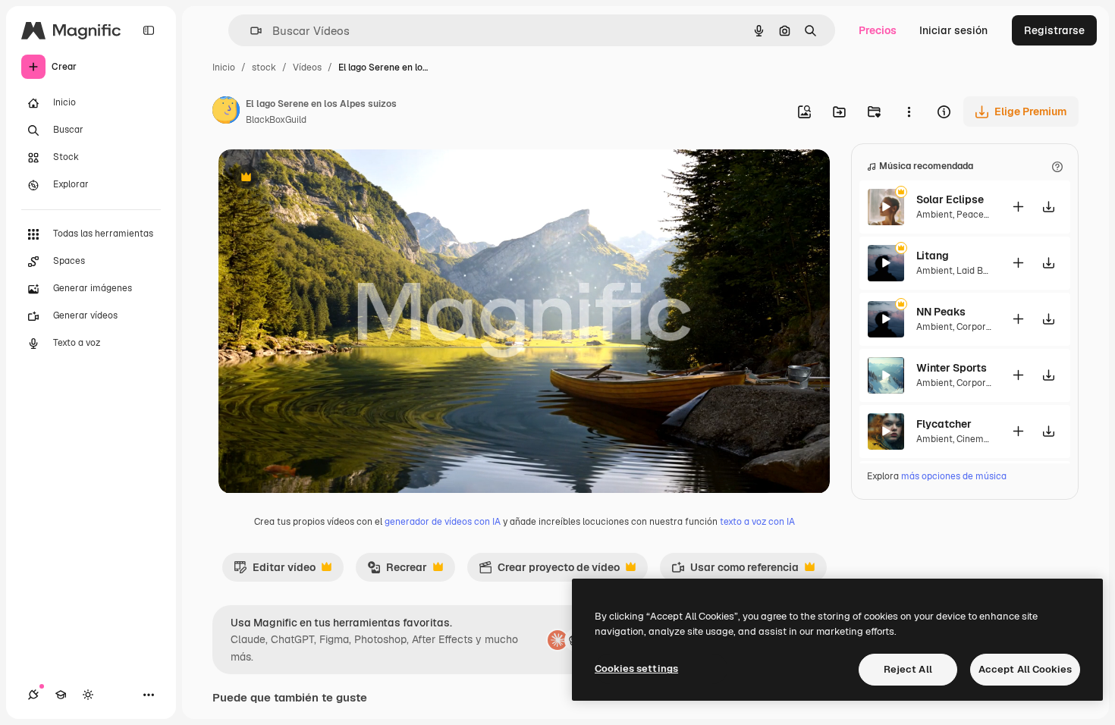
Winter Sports (951, 368)
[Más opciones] (909, 111)
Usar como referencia (735, 571)
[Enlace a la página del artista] (226, 112)
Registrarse (1054, 30)
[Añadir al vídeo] (1018, 206)
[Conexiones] (33, 695)
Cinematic (978, 439)
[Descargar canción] (1048, 206)
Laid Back (977, 271)
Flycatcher (944, 424)
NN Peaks (941, 312)
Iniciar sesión (953, 30)
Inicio (223, 67)
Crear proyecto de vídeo (549, 571)
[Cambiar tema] (88, 695)
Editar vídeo (275, 571)
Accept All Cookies (1025, 669)
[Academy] (61, 695)
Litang (932, 255)
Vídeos (307, 67)
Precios (878, 30)
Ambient (934, 215)
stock (264, 67)
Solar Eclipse (950, 199)
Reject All (908, 669)
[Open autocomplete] (250, 30)
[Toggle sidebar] (149, 30)
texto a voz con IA (757, 522)
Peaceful (975, 215)
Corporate (978, 327)
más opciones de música (954, 476)
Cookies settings (636, 668)
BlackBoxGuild (276, 120)
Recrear (397, 571)
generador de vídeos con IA (443, 522)
